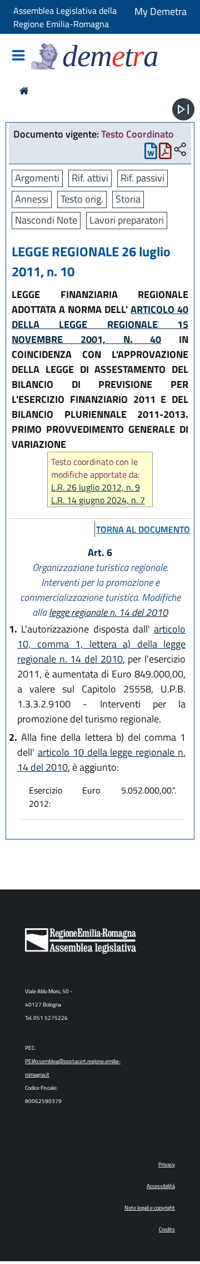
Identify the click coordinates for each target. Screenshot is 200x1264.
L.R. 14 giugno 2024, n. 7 (98, 500)
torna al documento (143, 529)
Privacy (166, 1164)
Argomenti (37, 177)
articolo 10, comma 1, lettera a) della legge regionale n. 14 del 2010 (101, 643)
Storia (128, 198)
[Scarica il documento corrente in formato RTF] (150, 153)
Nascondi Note (46, 220)
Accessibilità (161, 1186)
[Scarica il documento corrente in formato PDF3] (165, 153)
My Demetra (160, 11)
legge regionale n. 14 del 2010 (108, 612)
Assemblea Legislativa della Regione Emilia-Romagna (65, 17)
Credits (167, 1229)
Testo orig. (82, 198)
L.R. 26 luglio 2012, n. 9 (95, 487)
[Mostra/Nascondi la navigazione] (18, 56)
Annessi (31, 198)
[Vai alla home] (24, 90)
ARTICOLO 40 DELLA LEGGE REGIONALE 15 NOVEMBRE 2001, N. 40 (100, 324)
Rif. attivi (90, 177)
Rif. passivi (142, 177)
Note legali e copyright (149, 1208)
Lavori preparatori (126, 220)
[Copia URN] (180, 150)
